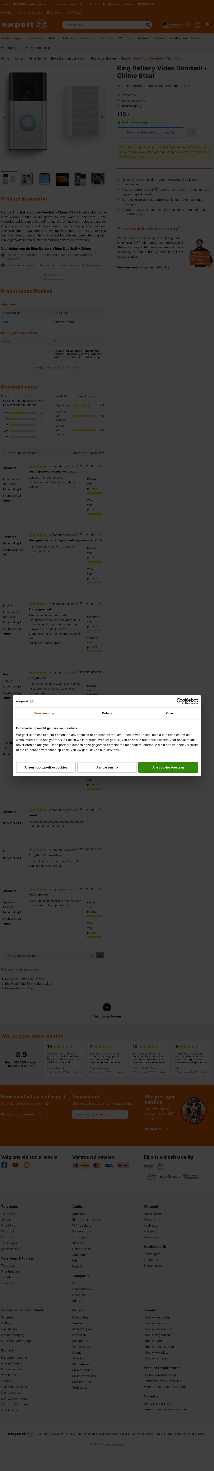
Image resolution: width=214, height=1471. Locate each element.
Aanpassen (104, 767)
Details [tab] (107, 713)
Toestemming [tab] (44, 713)
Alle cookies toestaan (168, 767)
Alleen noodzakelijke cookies (45, 767)
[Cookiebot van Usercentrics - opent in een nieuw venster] (179, 701)
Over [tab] (169, 713)
